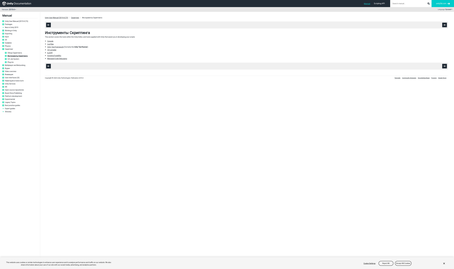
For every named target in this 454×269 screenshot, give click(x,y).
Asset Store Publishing (13, 93)
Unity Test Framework (55, 47)
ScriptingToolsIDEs (54, 56)
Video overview (10, 71)
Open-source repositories (14, 90)
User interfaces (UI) (12, 78)
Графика (8, 43)
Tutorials (397, 78)
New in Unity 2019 (11, 27)
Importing (8, 34)
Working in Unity (11, 31)
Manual (367, 4)
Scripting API (379, 3)
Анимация (9, 74)
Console (50, 41)
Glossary (8, 112)
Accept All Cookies (403, 263)
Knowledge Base (424, 78)
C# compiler (51, 50)
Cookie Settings (369, 263)
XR (6, 87)
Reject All (385, 263)
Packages (8, 24)
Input (7, 37)
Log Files (50, 44)
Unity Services (10, 84)
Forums (434, 78)
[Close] (444, 263)
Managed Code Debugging (57, 59)
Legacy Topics (10, 102)
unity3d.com (441, 3)
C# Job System (13, 59)
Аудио (7, 68)
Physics (8, 46)
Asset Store (442, 78)
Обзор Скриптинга (15, 53)
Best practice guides (12, 105)
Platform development (13, 96)
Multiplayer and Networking (15, 65)
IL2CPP (50, 53)
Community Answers (409, 78)
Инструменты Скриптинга (18, 56)
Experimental (10, 99)
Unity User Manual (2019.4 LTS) (16, 21)
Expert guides (10, 108)
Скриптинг (9, 49)
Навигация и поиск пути (14, 81)
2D (6, 40)
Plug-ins (11, 62)
